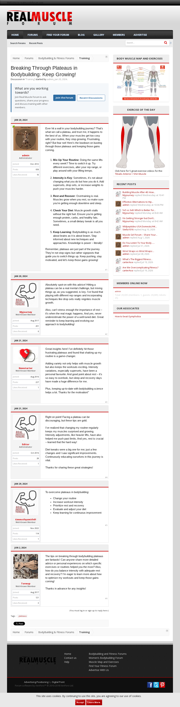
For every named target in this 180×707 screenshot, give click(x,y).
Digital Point (58, 682)
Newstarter (26, 368)
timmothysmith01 (25, 519)
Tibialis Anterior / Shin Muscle (130, 173)
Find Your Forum (58, 34)
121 (37, 597)
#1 (106, 270)
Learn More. (94, 702)
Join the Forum (64, 97)
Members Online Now (132, 283)
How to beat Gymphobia (128, 316)
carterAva (128, 262)
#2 (106, 334)
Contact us (70, 657)
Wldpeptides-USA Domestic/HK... (140, 226)
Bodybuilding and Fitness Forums (108, 653)
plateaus (23, 616)
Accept (80, 702)
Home (15, 34)
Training (30, 79)
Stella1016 (128, 229)
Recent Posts (36, 43)
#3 (106, 402)
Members (119, 34)
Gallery (98, 34)
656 (37, 169)
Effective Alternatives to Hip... (138, 201)
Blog (81, 34)
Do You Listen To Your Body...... (139, 242)
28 (38, 458)
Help (66, 662)
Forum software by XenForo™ (44, 685)
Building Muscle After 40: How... (139, 192)
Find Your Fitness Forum (103, 666)
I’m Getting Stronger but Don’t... (139, 218)
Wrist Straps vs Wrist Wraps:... (138, 251)
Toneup (25, 583)
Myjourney (26, 312)
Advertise (140, 34)
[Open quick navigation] (106, 57)
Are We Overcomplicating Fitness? (140, 267)
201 (37, 326)
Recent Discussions (91, 97)
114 (37, 533)
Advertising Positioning (36, 682)
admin (50, 79)
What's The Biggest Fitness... (137, 259)
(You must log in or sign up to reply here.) (89, 610)
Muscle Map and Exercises (104, 662)
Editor (25, 444)
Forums (33, 34)
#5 (106, 525)
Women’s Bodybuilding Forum (106, 657)
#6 (106, 598)
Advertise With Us (99, 670)
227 (37, 382)
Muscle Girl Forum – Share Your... (140, 234)
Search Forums (18, 43)
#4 (106, 477)
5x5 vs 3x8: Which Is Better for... (139, 210)
